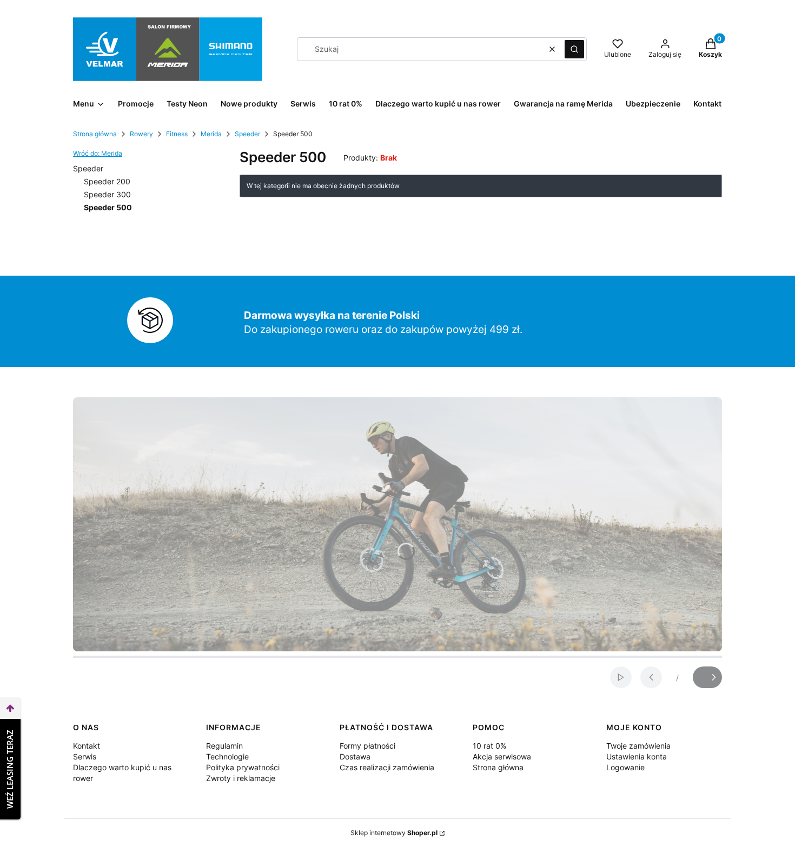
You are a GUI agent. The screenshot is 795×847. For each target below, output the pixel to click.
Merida (211, 134)
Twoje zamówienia (638, 745)
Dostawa (355, 756)
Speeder (247, 134)
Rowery (141, 134)
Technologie (227, 756)
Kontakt (86, 745)
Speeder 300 (107, 194)
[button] (574, 49)
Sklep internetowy (394, 833)
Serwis (84, 756)
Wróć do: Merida (97, 153)
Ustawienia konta (636, 756)
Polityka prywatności (243, 767)
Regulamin (224, 745)
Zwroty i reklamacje (240, 778)
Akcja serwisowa (502, 756)
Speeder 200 (107, 181)
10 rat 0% (489, 745)
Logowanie (625, 767)
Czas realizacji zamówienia (387, 767)
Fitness (177, 134)
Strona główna (95, 134)
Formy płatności (367, 745)
